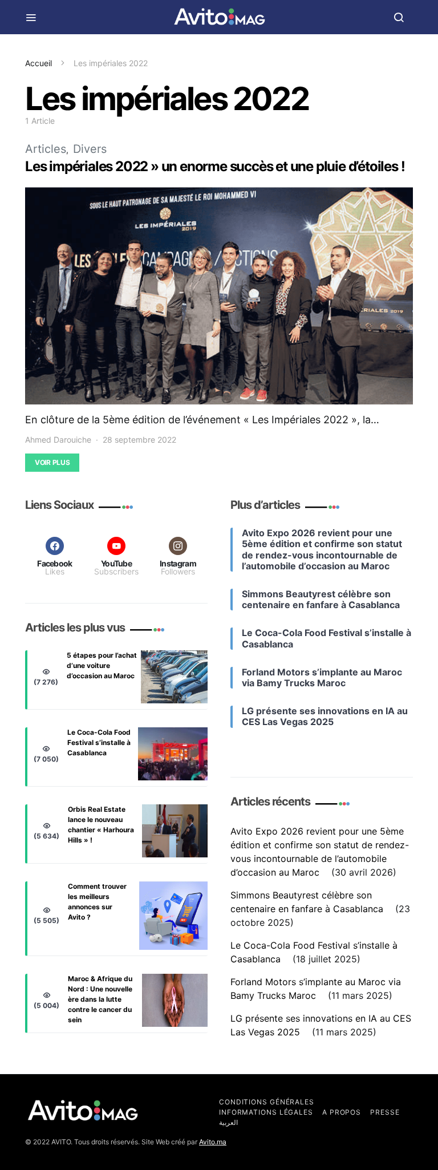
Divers (90, 149)
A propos (341, 1112)
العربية (228, 1122)
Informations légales (266, 1112)
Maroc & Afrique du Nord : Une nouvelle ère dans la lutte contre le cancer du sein (100, 999)
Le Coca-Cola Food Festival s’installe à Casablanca (99, 742)
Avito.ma (212, 1141)
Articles (45, 149)
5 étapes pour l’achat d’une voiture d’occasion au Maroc (102, 665)
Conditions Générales (266, 1102)
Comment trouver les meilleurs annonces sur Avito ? (97, 901)
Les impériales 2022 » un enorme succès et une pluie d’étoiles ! (214, 166)
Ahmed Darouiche (58, 439)
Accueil (38, 63)
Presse (384, 1112)
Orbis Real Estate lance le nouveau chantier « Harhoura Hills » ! (101, 824)
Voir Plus (52, 462)
